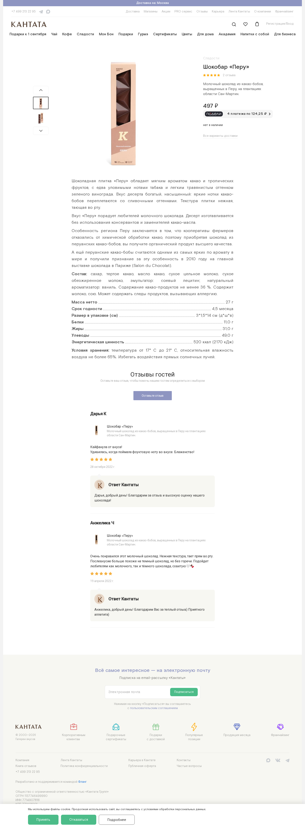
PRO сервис (183, 11)
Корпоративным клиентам (73, 737)
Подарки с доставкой (156, 737)
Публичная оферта (142, 766)
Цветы (187, 34)
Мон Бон (106, 34)
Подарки (125, 34)
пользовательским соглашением (154, 708)
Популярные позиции (194, 737)
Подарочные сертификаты (116, 737)
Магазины (150, 11)
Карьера (218, 11)
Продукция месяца (236, 735)
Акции (166, 11)
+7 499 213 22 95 (23, 11)
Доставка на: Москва (152, 3)
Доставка (133, 11)
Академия (227, 34)
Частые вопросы (189, 766)
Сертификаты (165, 34)
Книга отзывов (26, 766)
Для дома (205, 34)
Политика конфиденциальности (84, 766)
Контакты (183, 760)
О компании (262, 11)
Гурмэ (143, 34)
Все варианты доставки (220, 136)
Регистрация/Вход (280, 24)
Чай (54, 34)
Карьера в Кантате (142, 760)
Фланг (82, 782)
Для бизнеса (285, 34)
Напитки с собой (254, 34)
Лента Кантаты (239, 11)
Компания (22, 760)
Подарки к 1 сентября (28, 34)
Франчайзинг (284, 11)
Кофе (67, 34)
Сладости (85, 34)
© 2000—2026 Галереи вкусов (26, 737)
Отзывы (202, 11)
